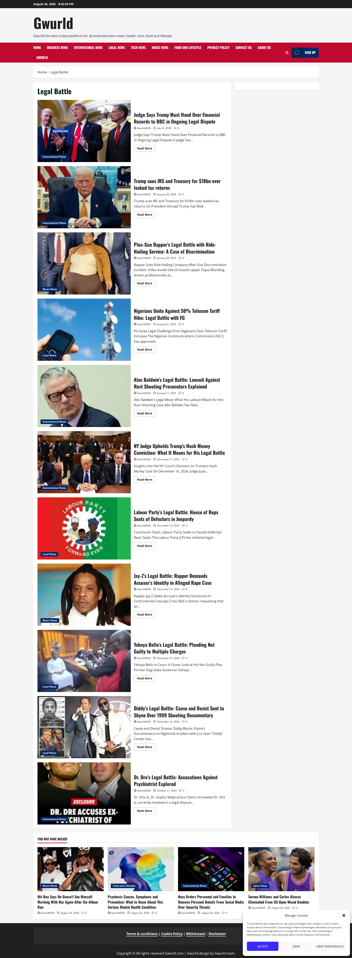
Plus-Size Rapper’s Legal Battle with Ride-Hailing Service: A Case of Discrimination (84, 263)
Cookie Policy (172, 934)
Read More (146, 149)
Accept (262, 946)
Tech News (138, 47)
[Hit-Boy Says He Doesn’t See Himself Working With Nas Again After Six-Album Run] (70, 869)
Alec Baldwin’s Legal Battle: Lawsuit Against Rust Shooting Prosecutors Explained (84, 396)
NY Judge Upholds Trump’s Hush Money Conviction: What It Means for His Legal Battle (84, 462)
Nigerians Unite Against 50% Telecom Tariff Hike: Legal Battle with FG (84, 330)
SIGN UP (310, 52)
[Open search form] (287, 53)
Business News (57, 47)
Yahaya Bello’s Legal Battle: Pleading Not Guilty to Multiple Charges (84, 661)
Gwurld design (198, 953)
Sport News (260, 885)
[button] (344, 915)
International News (88, 47)
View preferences (330, 946)
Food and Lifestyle (187, 47)
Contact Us (243, 47)
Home (37, 47)
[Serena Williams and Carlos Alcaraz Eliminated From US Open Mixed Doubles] (281, 869)
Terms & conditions (142, 934)
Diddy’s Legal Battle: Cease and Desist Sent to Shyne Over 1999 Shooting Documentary (84, 727)
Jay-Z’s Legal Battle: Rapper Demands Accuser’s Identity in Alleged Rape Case (84, 595)
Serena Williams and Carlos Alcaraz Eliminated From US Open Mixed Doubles (278, 899)
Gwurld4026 (144, 128)
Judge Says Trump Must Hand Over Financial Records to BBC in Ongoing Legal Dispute (84, 131)
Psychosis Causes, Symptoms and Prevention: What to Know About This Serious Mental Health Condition (135, 901)
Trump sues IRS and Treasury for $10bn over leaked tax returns (84, 197)
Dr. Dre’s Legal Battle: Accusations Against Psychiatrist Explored (84, 793)
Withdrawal (195, 934)
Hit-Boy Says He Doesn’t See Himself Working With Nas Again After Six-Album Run (67, 901)
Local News (117, 47)
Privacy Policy (218, 47)
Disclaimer (217, 934)
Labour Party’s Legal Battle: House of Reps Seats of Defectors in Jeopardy (84, 528)
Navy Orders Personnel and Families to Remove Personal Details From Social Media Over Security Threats (211, 901)
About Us (264, 47)
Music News (160, 47)
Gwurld (53, 22)
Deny (296, 946)
